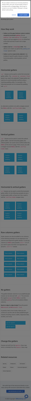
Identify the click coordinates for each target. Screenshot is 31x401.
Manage (14, 15)
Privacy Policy (15, 6)
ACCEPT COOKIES (23, 15)
